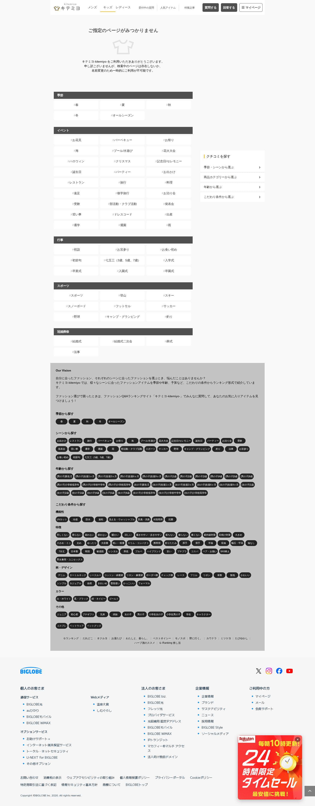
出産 (169, 214)
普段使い (115, 583)
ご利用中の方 (259, 688)
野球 (77, 316)
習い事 (76, 214)
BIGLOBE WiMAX (39, 723)
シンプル (61, 583)
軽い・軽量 (118, 543)
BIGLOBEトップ (137, 784)
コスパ (194, 551)
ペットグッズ (94, 625)
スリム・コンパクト (138, 543)
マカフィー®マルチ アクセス (166, 748)
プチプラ (182, 551)
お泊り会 (170, 193)
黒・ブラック (81, 598)
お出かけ (170, 172)
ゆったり (92, 543)
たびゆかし (241, 638)
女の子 (128, 614)
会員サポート (264, 709)
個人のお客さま (32, 688)
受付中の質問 (146, 7)
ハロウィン (76, 161)
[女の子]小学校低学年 (144, 493)
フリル (193, 575)
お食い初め (169, 249)
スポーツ (77, 295)
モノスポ (180, 638)
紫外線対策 (210, 535)
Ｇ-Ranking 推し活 (170, 642)
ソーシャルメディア (215, 733)
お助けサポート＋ (39, 739)
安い (169, 551)
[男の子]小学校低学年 (68, 484)
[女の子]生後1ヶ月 (162, 484)
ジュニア (61, 614)
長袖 (223, 543)
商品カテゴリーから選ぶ (220, 177)
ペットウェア (77, 625)
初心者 (74, 614)
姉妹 (115, 614)
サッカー (170, 306)
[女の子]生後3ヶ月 (184, 484)
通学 (77, 225)
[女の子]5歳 (108, 493)
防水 (88, 519)
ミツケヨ (226, 638)
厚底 (126, 551)
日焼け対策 (225, 535)
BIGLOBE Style (212, 727)
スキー (169, 295)
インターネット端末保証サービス (49, 745)
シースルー (95, 575)
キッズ (107, 7)
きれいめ (102, 583)
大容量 (104, 543)
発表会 (169, 204)
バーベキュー (123, 140)
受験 (77, 204)
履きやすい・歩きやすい (149, 535)
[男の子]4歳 (216, 476)
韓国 (87, 551)
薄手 (197, 543)
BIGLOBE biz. (157, 696)
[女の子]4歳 (93, 493)
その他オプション (39, 763)
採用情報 (208, 721)
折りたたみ (171, 543)
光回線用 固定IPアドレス (164, 721)
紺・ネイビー (99, 598)
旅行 (123, 182)
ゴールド (113, 598)
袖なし (251, 543)
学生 (188, 614)
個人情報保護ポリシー (135, 777)
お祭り (169, 140)
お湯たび (116, 638)
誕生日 (76, 172)
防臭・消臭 (144, 519)
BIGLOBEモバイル (39, 716)
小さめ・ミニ (64, 543)
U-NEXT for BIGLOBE (42, 757)
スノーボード (77, 306)
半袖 (210, 543)
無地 (232, 575)
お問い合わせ (29, 777)
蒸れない (89, 535)
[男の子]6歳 (247, 476)
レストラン (76, 182)
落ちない (170, 535)
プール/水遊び (123, 150)
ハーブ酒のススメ (144, 642)
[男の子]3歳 (201, 476)
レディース (123, 7)
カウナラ (211, 638)
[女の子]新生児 (141, 484)
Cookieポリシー (201, 777)
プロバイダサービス (161, 715)
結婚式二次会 (123, 341)
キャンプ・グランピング (123, 316)
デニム (61, 575)
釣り (169, 316)
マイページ (253, 7)
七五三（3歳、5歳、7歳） (123, 260)
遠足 (77, 193)
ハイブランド (154, 551)
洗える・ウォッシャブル (122, 519)
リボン (206, 575)
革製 (219, 575)
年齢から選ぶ (213, 187)
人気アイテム (168, 7)
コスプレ (61, 625)
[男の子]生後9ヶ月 (151, 476)
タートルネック (78, 575)
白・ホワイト (64, 598)
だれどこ (88, 638)
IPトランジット (158, 740)
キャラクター (203, 614)
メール (259, 702)
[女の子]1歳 (248, 484)
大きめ (238, 535)
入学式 (169, 260)
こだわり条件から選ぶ (219, 196)
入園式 (123, 271)
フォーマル (144, 583)
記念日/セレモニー (169, 161)
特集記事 (189, 7)
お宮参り (123, 249)
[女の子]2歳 (63, 493)
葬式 (169, 341)
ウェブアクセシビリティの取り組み (91, 777)
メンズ (92, 7)
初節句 (76, 260)
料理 (169, 182)
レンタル (113, 551)
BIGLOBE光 (34, 704)
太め (79, 543)
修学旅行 (123, 193)
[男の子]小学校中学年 (93, 484)
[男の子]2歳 (186, 476)
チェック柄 (167, 575)
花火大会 (170, 150)
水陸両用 (158, 519)
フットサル (123, 306)
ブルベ (138, 551)
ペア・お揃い (210, 551)
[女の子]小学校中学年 (170, 493)
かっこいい (129, 583)
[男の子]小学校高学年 (119, 484)
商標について (112, 784)
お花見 (76, 140)
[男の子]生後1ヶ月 (84, 476)
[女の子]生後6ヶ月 (206, 484)
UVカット (62, 519)
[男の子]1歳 (171, 476)
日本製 (74, 551)
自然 (89, 583)
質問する (211, 7)
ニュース (208, 715)
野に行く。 (195, 638)
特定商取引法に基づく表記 (38, 784)
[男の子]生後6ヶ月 (129, 476)
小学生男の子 (173, 614)
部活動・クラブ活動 (123, 204)
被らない (183, 535)
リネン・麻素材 (134, 575)
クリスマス (123, 161)
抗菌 (170, 519)
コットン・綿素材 (113, 575)
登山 (123, 295)
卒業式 (76, 271)
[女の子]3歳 (78, 493)
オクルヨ (102, 638)
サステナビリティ (214, 709)
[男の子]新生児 (64, 476)
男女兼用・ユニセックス (70, 559)
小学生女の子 (156, 614)
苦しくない (63, 535)
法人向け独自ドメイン (163, 757)
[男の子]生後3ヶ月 (107, 476)
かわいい (245, 575)
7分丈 (62, 551)
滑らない (76, 535)
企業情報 (202, 688)
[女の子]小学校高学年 (195, 493)
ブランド (208, 702)
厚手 (185, 543)
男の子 (140, 614)
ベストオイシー (162, 638)
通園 (123, 225)
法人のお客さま (153, 688)
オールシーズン (123, 115)
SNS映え (225, 551)
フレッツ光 (155, 709)
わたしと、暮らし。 (137, 638)
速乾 (101, 519)
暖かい (115, 535)
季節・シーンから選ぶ (219, 167)
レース (180, 575)
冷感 (75, 519)
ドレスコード (123, 214)
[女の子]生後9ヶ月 (228, 484)
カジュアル (75, 583)
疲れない (102, 535)
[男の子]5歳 (231, 476)
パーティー (123, 172)
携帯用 (156, 543)
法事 (77, 352)
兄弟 (102, 614)
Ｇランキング (71, 638)
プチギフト (88, 614)
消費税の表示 (53, 777)
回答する (229, 7)
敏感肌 (100, 551)
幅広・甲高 (237, 543)
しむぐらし (104, 710)
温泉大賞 (103, 704)
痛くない (196, 535)
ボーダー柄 (152, 575)
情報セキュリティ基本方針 (80, 784)
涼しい (128, 535)
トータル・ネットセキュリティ (48, 751)
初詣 (77, 249)
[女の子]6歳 (124, 493)
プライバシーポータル (170, 777)
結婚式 (76, 341)
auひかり (33, 710)
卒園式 (169, 271)
